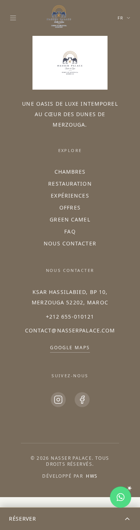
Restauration (69, 183)
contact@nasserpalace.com (70, 330)
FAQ (69, 231)
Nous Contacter (70, 243)
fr (121, 18)
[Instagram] (58, 399)
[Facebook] (82, 399)
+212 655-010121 (70, 316)
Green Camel (70, 219)
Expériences (70, 195)
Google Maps (70, 348)
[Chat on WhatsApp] (120, 497)
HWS (91, 476)
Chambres (70, 171)
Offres (70, 207)
